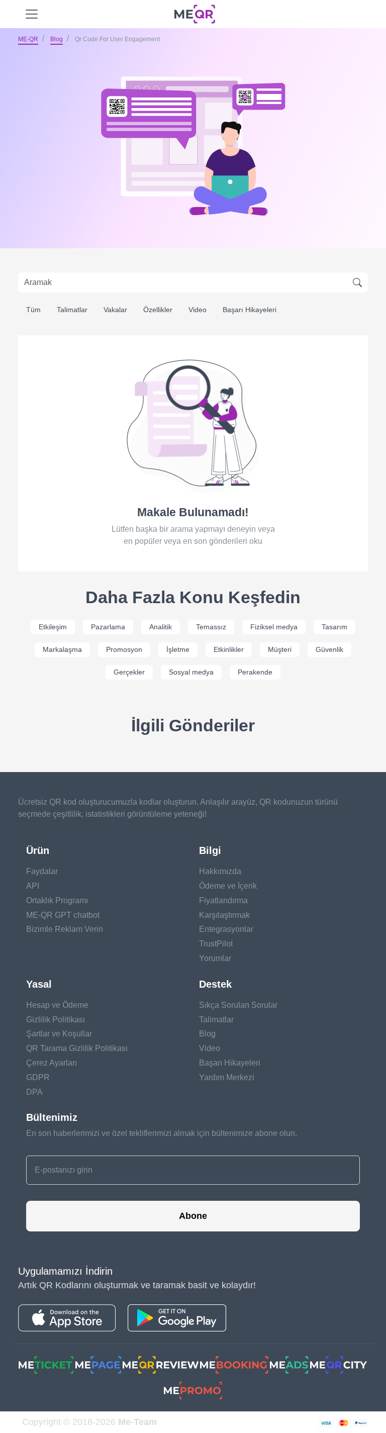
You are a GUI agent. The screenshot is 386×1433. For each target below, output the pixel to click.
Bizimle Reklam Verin (64, 929)
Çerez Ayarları (51, 1063)
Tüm (33, 310)
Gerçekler (129, 672)
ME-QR (28, 39)
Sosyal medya (191, 672)
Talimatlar (72, 310)
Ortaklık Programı (57, 900)
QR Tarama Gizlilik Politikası (77, 1048)
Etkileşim (53, 627)
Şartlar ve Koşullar (59, 1033)
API (32, 886)
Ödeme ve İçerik (228, 886)
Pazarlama (108, 627)
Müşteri (280, 649)
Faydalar (42, 871)
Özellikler (157, 310)
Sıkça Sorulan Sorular (238, 1005)
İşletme (177, 649)
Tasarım (334, 627)
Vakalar (115, 310)
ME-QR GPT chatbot (63, 915)
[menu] (31, 14)
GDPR (38, 1077)
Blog (56, 39)
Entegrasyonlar (226, 929)
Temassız (211, 627)
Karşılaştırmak (224, 915)
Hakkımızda (220, 871)
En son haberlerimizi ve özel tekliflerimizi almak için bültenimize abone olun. (161, 1133)
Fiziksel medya (274, 627)
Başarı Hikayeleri (249, 310)
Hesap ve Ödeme (57, 1005)
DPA (34, 1092)
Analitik (160, 627)
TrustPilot (216, 943)
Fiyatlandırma (223, 900)
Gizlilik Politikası (55, 1019)
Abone (193, 1216)
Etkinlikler (229, 649)
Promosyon (124, 649)
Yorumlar (215, 958)
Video (197, 310)
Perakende (255, 672)
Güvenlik (329, 649)
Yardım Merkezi (226, 1077)
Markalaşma (62, 649)
